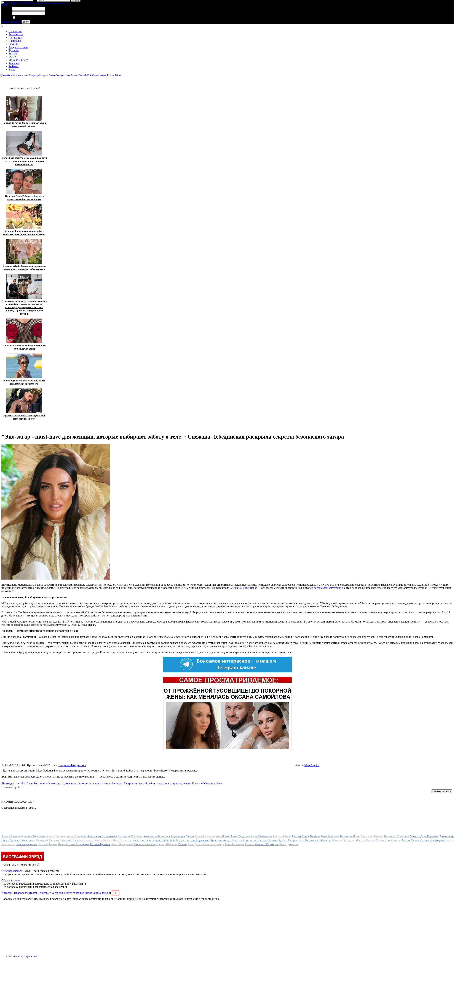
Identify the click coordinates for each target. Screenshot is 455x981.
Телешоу (14, 63)
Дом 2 (88, 840)
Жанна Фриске (102, 840)
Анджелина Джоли (182, 836)
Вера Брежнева (330, 836)
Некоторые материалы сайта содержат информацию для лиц (78, 892)
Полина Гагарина (145, 844)
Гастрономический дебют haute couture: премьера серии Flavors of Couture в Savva (173, 783)
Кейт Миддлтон (179, 840)
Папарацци (15, 37)
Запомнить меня (26, 17)
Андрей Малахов (205, 836)
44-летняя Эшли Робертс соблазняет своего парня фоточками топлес (24, 198)
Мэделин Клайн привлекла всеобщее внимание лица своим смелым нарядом (24, 233)
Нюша (62, 844)
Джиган (14, 840)
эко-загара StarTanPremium (325, 587)
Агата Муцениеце (12, 836)
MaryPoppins (311, 765)
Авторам (6, 892)
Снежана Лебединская (243, 587)
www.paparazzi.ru (11, 870)
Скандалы (15, 40)
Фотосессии (16, 34)
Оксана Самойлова (77, 844)
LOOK (13, 56)
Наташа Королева (26, 844)
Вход (12, 69)
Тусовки (14, 50)
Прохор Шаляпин (167, 844)
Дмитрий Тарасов (47, 840)
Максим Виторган (343, 840)
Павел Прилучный (122, 844)
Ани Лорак (222, 836)
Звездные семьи (18, 47)
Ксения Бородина (244, 840)
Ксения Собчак (267, 840)
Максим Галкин (365, 840)
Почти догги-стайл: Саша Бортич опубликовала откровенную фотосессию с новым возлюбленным (62, 783)
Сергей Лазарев (234, 844)
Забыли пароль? (11, 21)
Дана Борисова (429, 836)
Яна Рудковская (288, 844)
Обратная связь (10, 880)
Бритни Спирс (300, 836)
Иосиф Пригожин (141, 840)
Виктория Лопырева (396, 836)
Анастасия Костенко (130, 836)
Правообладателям (25, 892)
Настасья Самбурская (433, 840)
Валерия (315, 836)
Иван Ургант (121, 840)
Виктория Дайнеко (371, 836)
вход (4, 4)
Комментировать (442, 791)
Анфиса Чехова (281, 836)
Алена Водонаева (34, 836)
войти (26, 21)
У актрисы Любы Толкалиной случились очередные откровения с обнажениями (24, 268)
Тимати (249, 844)
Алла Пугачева (76, 836)
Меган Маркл (410, 840)
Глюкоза (415, 836)
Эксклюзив (15, 31)
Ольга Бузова (100, 844)
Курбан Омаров (288, 840)
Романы (13, 43)
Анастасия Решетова (156, 836)
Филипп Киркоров (267, 844)
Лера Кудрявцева (308, 840)
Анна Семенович (261, 836)
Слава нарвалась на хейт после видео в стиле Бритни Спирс (24, 347)
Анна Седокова (240, 836)
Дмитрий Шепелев (71, 840)
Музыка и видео (18, 59)
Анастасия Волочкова (102, 836)
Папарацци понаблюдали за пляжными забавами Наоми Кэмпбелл (24, 382)
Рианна (182, 844)
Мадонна (325, 840)
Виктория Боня (350, 836)
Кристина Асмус (220, 840)
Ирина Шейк (160, 840)
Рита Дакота (195, 844)
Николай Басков (47, 844)
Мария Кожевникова (388, 840)
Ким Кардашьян (199, 840)
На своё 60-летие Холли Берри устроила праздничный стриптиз (24, 124)
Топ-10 (13, 53)
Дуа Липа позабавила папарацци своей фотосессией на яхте (24, 417)
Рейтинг (14, 66)
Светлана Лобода (213, 844)
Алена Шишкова (56, 836)
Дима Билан (27, 840)
